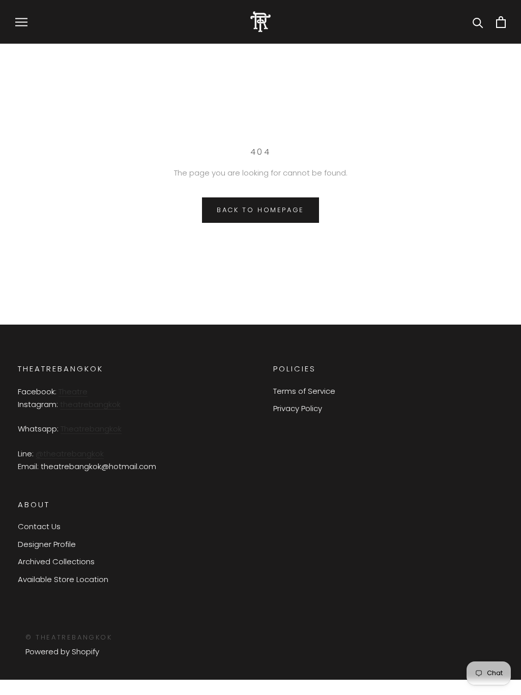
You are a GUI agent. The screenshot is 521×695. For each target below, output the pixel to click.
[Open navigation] (21, 21)
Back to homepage (260, 210)
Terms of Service (304, 391)
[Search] (478, 22)
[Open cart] (501, 22)
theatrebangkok (90, 404)
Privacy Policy (297, 408)
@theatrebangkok (70, 453)
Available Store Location (63, 579)
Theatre (73, 391)
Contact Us (39, 526)
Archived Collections (56, 561)
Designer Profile (47, 544)
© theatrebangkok (68, 637)
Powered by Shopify (62, 651)
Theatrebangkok (91, 428)
